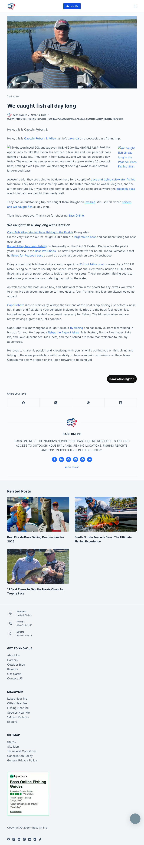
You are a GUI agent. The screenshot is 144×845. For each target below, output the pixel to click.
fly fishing (76, 328)
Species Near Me (18, 712)
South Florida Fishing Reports (104, 119)
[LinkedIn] (120, 402)
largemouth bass (85, 237)
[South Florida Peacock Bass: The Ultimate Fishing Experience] (106, 514)
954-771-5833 (24, 635)
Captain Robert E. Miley (40, 138)
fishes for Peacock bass (27, 255)
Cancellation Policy (20, 756)
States (11, 742)
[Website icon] (68, 459)
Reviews (12, 669)
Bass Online (76, 215)
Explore (12, 721)
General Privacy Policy (22, 760)
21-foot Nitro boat (91, 264)
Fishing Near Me (18, 708)
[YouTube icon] (89, 459)
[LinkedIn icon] (61, 459)
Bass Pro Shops (45, 251)
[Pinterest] (88, 402)
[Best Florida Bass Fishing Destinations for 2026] (38, 514)
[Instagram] (19, 839)
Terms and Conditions (21, 751)
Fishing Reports (37, 119)
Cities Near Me (17, 703)
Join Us (74, 6)
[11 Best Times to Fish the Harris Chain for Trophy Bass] (38, 566)
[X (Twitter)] (56, 402)
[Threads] (24, 839)
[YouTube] (35, 839)
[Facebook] (23, 402)
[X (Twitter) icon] (75, 459)
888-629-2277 (24, 625)
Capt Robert (15, 305)
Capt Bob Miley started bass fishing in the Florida (40, 232)
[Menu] (135, 6)
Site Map (13, 746)
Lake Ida (80, 119)
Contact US (15, 678)
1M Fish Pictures (18, 717)
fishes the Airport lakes (63, 332)
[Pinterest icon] (82, 459)
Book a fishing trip (121, 379)
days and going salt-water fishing (113, 179)
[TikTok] (40, 839)
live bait (90, 202)
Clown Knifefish (17, 119)
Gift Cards (14, 674)
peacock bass (125, 188)
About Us (13, 655)
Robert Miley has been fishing (27, 246)
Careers (12, 660)
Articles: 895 (72, 467)
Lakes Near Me (17, 698)
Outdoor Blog (16, 664)
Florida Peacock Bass (61, 119)
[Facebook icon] (54, 459)
